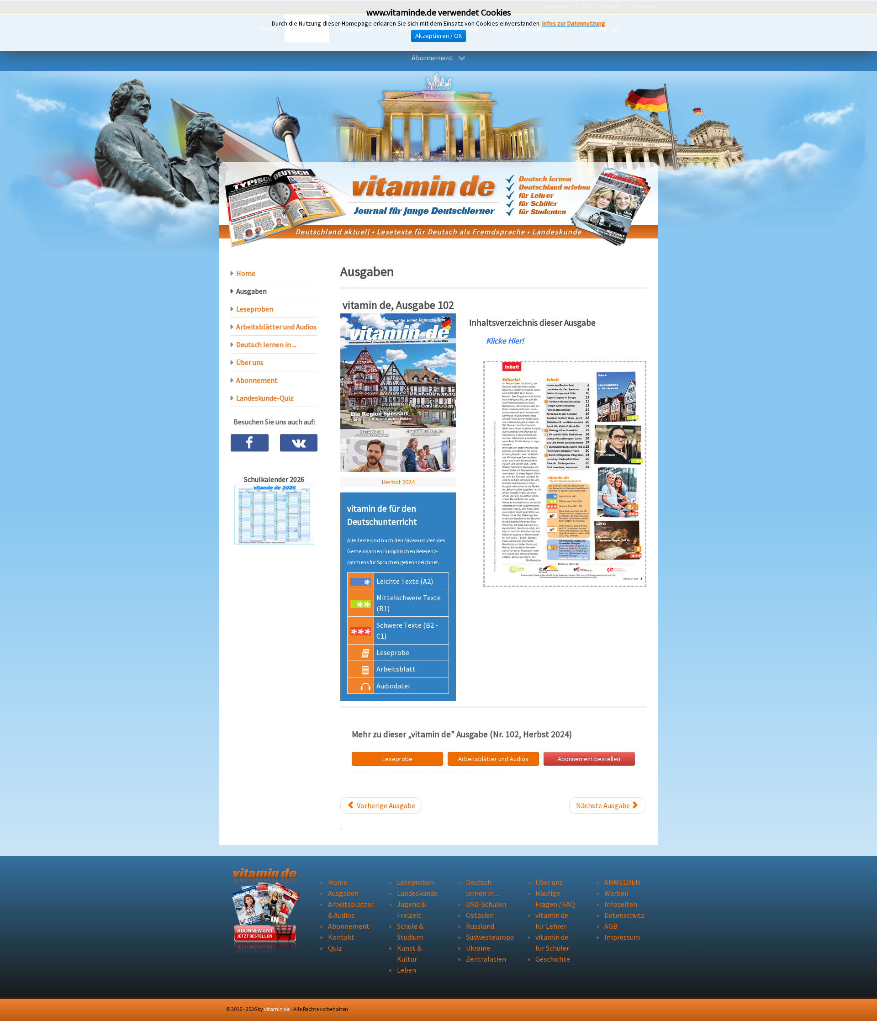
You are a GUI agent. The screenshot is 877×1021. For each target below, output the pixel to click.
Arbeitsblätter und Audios (493, 759)
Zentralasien (486, 958)
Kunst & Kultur (409, 953)
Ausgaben (251, 291)
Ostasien (480, 915)
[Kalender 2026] (274, 513)
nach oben (627, 1008)
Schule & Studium (410, 931)
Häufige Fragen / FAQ (555, 899)
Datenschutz (624, 915)
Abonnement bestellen (589, 759)
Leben (406, 969)
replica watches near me (446, 771)
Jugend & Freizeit (411, 909)
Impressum (622, 937)
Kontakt (341, 937)
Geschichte (552, 958)
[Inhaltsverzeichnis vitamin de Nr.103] (564, 473)
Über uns (250, 362)
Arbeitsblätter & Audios (349, 909)
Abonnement (257, 380)
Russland (480, 926)
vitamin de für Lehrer (551, 920)
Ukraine (478, 947)
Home (245, 273)
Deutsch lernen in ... (266, 344)
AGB (611, 926)
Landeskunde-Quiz (265, 397)
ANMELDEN (622, 882)
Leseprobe (397, 759)
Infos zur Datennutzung (573, 23)
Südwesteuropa (487, 937)
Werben (616, 893)
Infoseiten (620, 904)
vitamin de (277, 1008)
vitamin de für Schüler (552, 942)
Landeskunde (417, 893)
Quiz (335, 947)
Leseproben (254, 308)
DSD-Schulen (486, 904)
